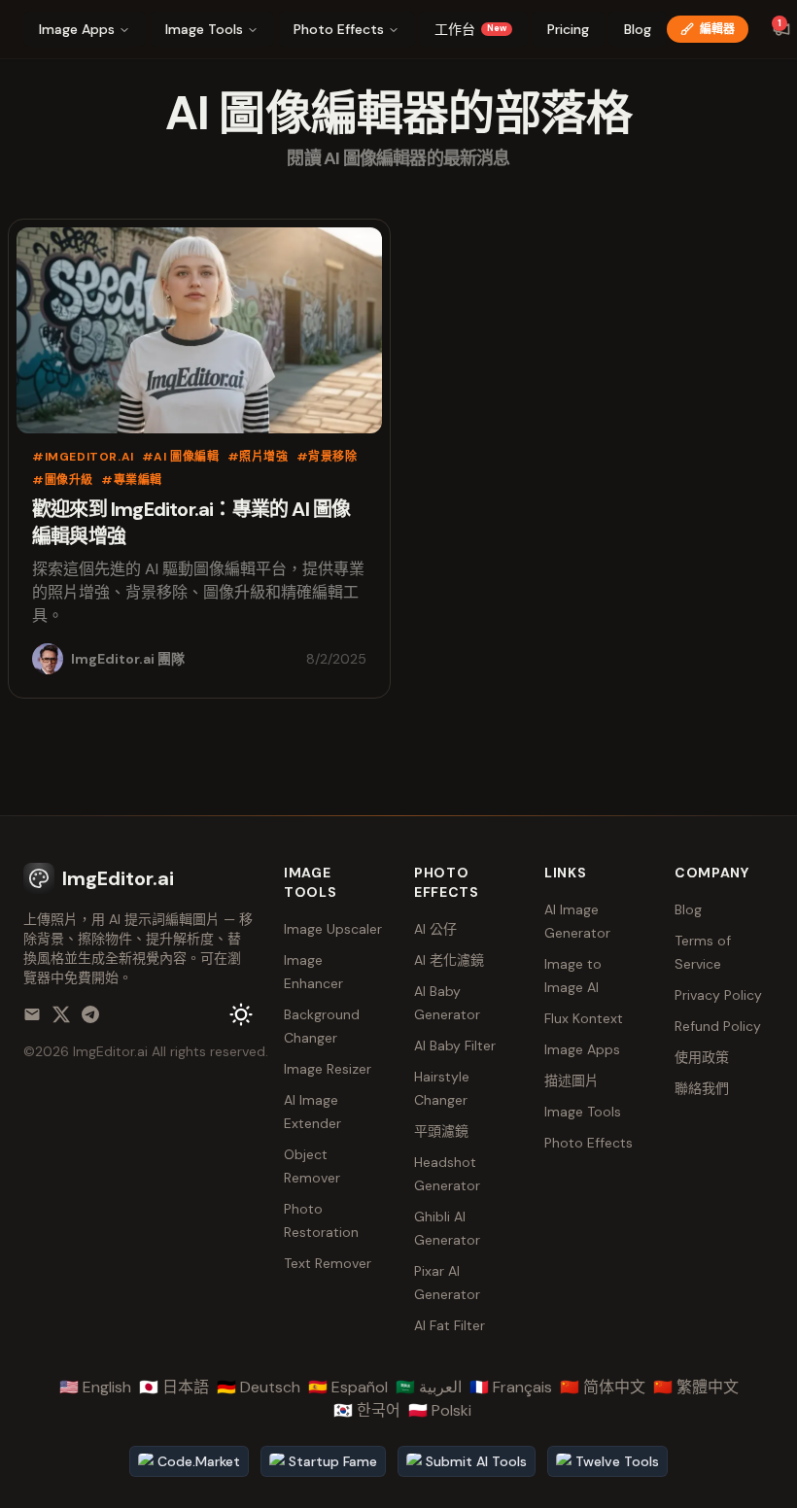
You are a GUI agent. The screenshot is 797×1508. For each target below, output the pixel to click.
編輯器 (717, 29)
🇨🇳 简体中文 (602, 1387)
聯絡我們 (702, 1088)
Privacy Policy (718, 995)
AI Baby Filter (455, 1045)
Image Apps (77, 29)
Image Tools (204, 29)
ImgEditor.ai (110, 1051)
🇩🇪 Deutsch (258, 1387)
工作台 (470, 29)
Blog (637, 29)
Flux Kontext (583, 1018)
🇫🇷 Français (510, 1387)
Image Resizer (327, 1069)
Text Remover (327, 1263)
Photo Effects (339, 29)
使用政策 (702, 1057)
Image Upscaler (333, 929)
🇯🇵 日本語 (174, 1387)
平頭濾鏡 (441, 1131)
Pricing (568, 29)
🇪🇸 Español (348, 1387)
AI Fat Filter (449, 1325)
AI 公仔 (435, 929)
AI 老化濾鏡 (449, 960)
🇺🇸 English (95, 1387)
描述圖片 (571, 1080)
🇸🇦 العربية (429, 1387)
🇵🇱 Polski (439, 1410)
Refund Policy (718, 1026)
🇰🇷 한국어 (366, 1410)
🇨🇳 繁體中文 (696, 1387)
